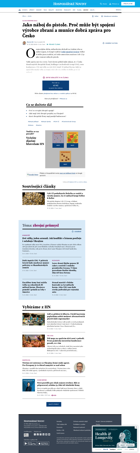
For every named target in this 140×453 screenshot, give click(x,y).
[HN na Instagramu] (41, 434)
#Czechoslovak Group (69, 121)
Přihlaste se (63, 98)
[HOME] (19, 10)
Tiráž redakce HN (62, 424)
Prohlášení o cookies (79, 424)
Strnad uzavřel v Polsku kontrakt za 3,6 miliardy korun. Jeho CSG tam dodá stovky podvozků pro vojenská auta (65, 287)
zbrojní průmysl (46, 225)
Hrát (58, 145)
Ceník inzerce (60, 433)
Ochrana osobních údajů (80, 421)
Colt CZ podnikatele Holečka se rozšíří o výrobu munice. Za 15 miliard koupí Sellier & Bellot (66, 196)
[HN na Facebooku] (38, 434)
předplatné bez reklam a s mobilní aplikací (57, 93)
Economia (59, 427)
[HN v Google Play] (30, 443)
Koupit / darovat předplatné (104, 421)
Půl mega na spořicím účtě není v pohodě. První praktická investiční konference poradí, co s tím (65, 341)
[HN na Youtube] (49, 434)
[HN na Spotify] (46, 434)
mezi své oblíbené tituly (67, 173)
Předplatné (128, 3)
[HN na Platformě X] (35, 434)
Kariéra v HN (60, 430)
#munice (38, 125)
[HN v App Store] (43, 443)
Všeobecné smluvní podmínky (82, 430)
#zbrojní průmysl (33, 121)
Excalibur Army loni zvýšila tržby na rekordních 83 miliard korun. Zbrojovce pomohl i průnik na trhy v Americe (34, 287)
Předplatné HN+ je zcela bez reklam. (77, 182)
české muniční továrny (70, 52)
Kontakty (59, 421)
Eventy (98, 424)
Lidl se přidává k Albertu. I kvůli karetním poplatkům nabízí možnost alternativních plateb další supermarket (66, 316)
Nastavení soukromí (79, 427)
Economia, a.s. (36, 424)
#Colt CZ (56, 121)
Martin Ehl (30, 42)
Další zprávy (54, 404)
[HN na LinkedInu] (43, 434)
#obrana (30, 125)
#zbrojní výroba (46, 121)
